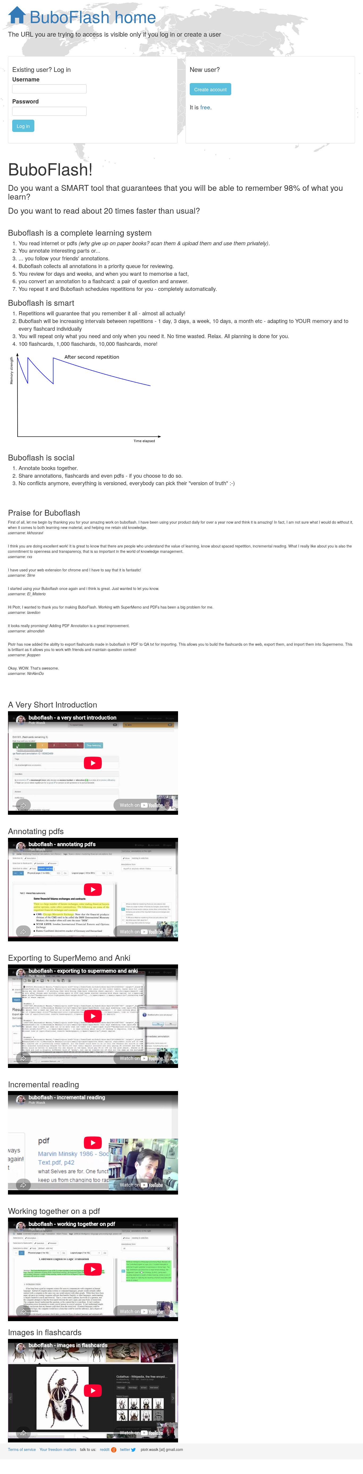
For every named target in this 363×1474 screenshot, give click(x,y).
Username (26, 79)
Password (25, 101)
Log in (23, 125)
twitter (125, 1449)
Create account (210, 89)
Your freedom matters (58, 1449)
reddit (105, 1449)
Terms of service (22, 1449)
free (205, 107)
